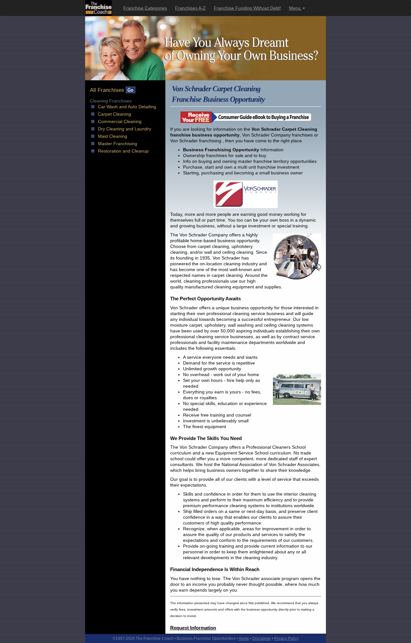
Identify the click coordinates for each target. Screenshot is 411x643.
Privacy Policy (286, 638)
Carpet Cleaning (114, 114)
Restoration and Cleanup (123, 151)
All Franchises (108, 90)
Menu (295, 8)
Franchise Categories (145, 8)
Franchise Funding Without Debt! (247, 8)
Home (244, 638)
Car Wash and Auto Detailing (127, 106)
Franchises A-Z (190, 8)
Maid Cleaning (112, 136)
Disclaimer (261, 638)
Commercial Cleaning (120, 121)
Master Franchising (117, 143)
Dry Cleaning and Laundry (124, 128)
